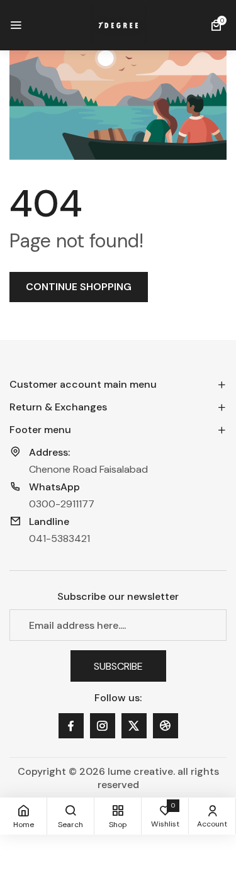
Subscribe (118, 665)
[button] (218, 25)
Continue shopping (79, 286)
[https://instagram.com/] (102, 725)
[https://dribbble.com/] (165, 725)
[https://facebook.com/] (71, 725)
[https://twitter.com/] (134, 725)
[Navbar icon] (15, 25)
